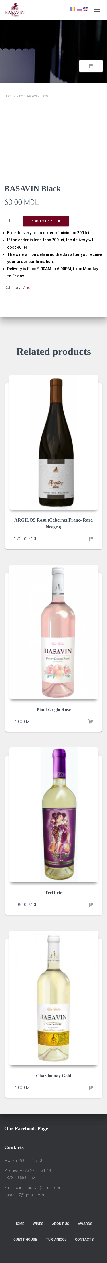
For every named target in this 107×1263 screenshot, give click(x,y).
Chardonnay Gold (53, 1075)
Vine (19, 96)
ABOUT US (60, 1224)
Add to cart (42, 221)
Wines (38, 1224)
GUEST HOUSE (25, 1240)
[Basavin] (15, 10)
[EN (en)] (85, 9)
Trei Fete (53, 892)
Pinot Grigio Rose (54, 709)
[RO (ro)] (72, 9)
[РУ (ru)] (79, 9)
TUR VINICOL (56, 1240)
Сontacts (84, 1240)
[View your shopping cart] (91, 66)
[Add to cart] (91, 539)
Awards (85, 1224)
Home (8, 96)
